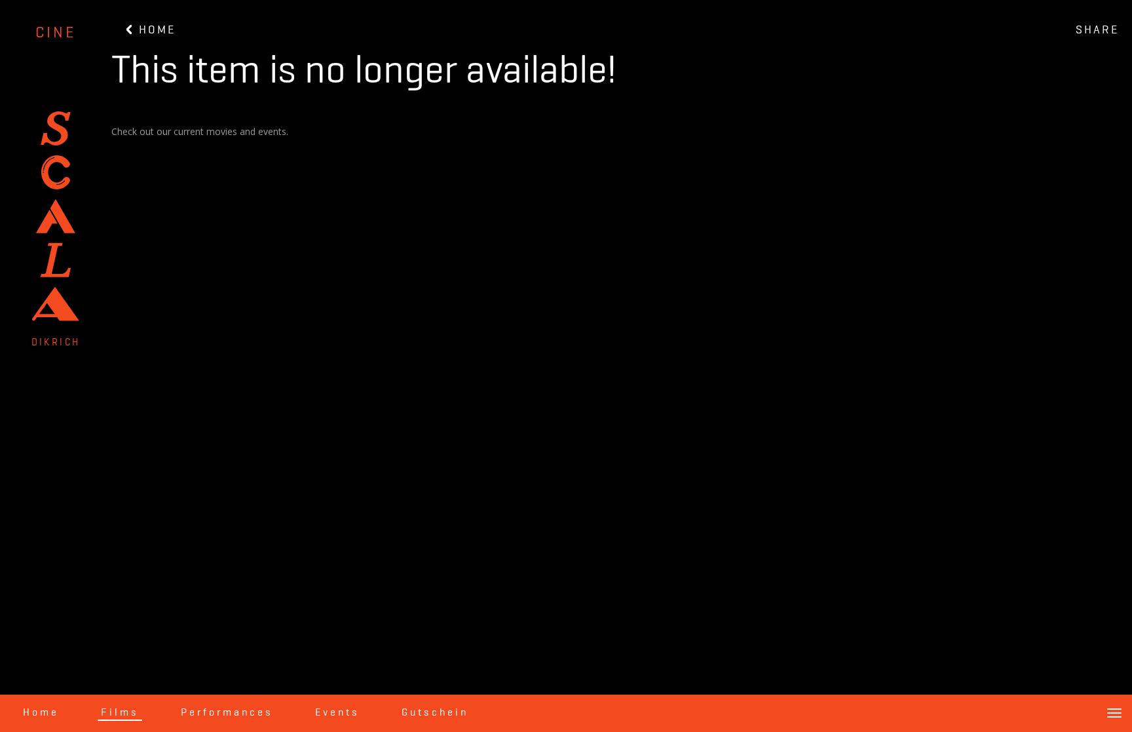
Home (41, 713)
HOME (155, 30)
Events (337, 713)
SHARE (1097, 30)
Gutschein (435, 713)
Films (120, 713)
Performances (227, 713)
